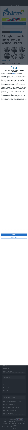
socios (13, 73)
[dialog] (14, 215)
